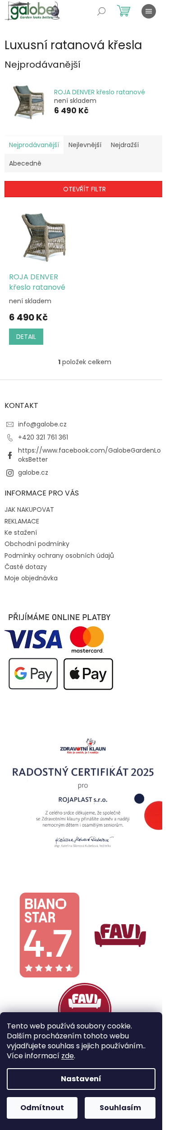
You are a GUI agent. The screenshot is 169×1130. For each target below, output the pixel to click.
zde (67, 1056)
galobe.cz (33, 472)
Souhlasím (120, 1107)
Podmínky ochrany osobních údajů (59, 555)
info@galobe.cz (42, 424)
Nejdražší (125, 144)
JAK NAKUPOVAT (29, 509)
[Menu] (149, 11)
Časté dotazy (26, 566)
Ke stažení (21, 532)
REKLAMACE (22, 521)
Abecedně (25, 163)
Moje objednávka (31, 578)
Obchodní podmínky (37, 543)
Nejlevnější (85, 144)
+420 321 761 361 (43, 437)
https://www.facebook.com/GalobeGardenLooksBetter (89, 454)
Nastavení (81, 1079)
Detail (26, 336)
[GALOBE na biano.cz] (49, 934)
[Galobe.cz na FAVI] (120, 934)
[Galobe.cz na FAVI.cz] (85, 1009)
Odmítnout (42, 1107)
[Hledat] (101, 11)
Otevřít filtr (84, 189)
